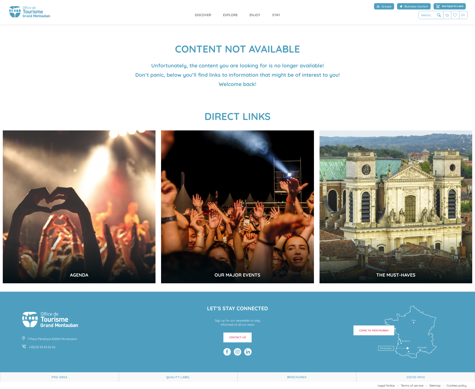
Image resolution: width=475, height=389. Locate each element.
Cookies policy (456, 385)
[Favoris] (455, 15)
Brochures (297, 377)
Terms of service (412, 385)
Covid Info (416, 377)
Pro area (59, 377)
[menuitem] (29, 12)
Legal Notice (386, 385)
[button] (431, 15)
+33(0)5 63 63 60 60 (42, 347)
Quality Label (178, 377)
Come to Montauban (374, 330)
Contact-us (237, 337)
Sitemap (435, 385)
